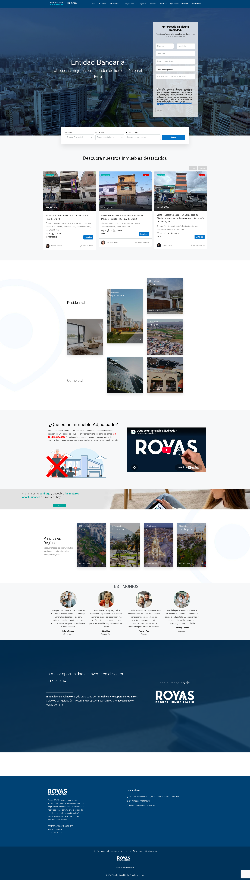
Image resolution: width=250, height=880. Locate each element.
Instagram (114, 851)
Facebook (100, 851)
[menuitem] (185, 4)
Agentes (143, 4)
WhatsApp (152, 851)
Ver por (68, 133)
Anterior (193, 168)
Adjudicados (114, 4)
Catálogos (163, 4)
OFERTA (90, 175)
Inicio (93, 4)
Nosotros (102, 4)
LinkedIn (127, 851)
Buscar (173, 137)
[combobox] (79, 137)
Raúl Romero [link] (111, 245)
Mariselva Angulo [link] (57, 242)
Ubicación (99, 133)
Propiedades (129, 4)
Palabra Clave (132, 133)
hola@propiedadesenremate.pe (142, 805)
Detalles (88, 234)
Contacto (153, 4)
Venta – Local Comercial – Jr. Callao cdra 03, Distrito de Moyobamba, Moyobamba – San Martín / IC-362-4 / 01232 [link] (124, 218)
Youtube (139, 851)
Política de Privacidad (125, 868)
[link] (69, 191)
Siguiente (202, 168)
